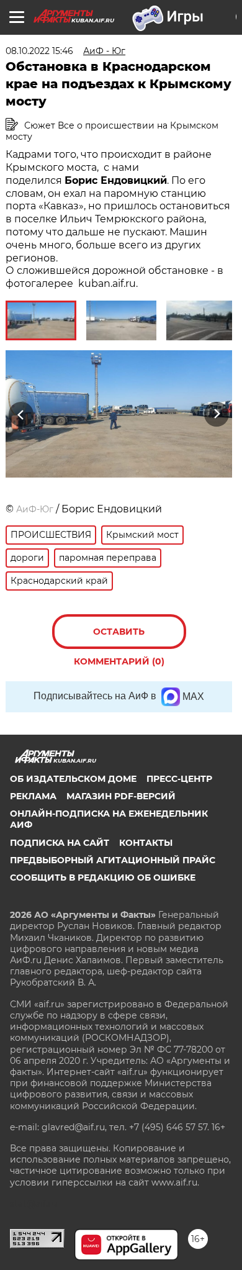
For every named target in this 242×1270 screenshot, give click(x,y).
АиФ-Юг (34, 509)
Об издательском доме (73, 778)
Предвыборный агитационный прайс (112, 860)
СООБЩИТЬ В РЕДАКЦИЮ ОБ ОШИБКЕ (102, 877)
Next (216, 414)
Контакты (146, 842)
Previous (19, 414)
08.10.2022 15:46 (39, 51)
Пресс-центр (179, 778)
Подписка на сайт (59, 842)
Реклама (33, 796)
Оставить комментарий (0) (119, 637)
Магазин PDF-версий (121, 796)
